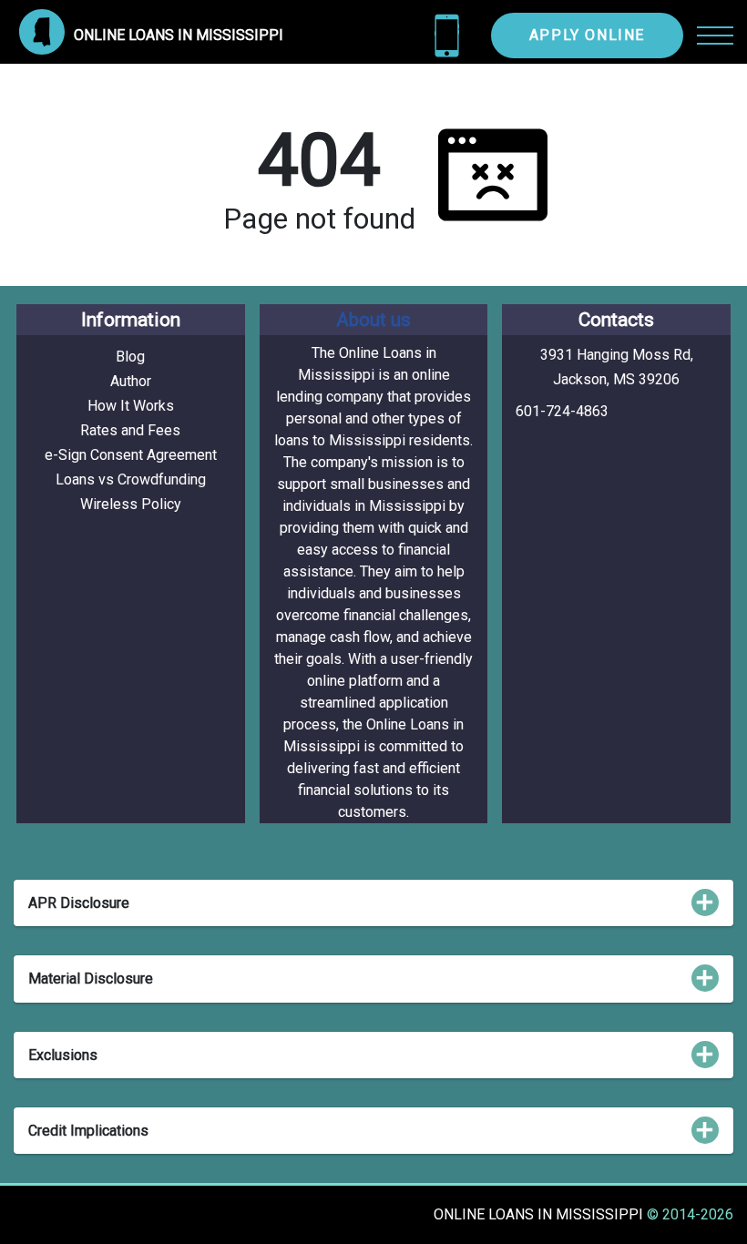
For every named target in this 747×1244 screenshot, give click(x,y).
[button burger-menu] (715, 35)
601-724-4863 (562, 411)
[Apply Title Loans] (447, 35)
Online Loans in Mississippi (540, 1214)
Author (130, 381)
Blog (130, 356)
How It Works (130, 405)
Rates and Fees (130, 430)
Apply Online (587, 35)
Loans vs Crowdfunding (131, 479)
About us (373, 320)
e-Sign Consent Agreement (131, 455)
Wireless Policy (130, 504)
